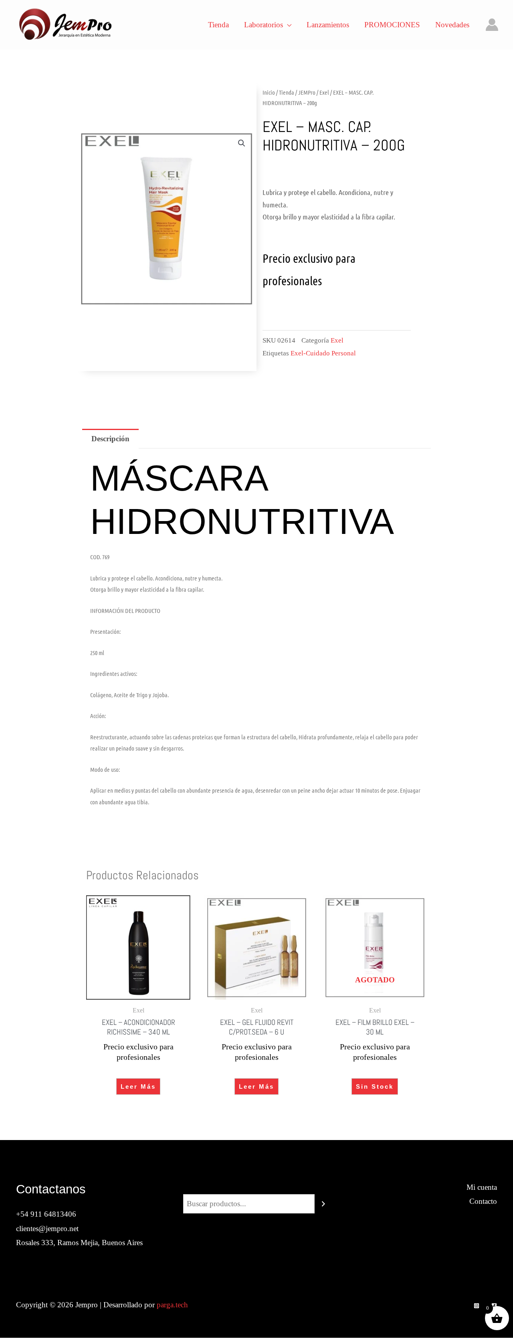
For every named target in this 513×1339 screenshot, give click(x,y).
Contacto (483, 1201)
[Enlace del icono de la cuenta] (492, 24)
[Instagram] (476, 1306)
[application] (287, 25)
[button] (241, 143)
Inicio (269, 92)
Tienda (286, 92)
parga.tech (172, 1304)
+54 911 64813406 (46, 1214)
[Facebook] (494, 1306)
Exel (324, 92)
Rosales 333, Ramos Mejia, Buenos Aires (79, 1242)
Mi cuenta (482, 1187)
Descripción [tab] (110, 438)
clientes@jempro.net (47, 1228)
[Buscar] (323, 1203)
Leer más (138, 1086)
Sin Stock (375, 1086)
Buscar (256, 1187)
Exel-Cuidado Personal (323, 353)
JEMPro (306, 92)
